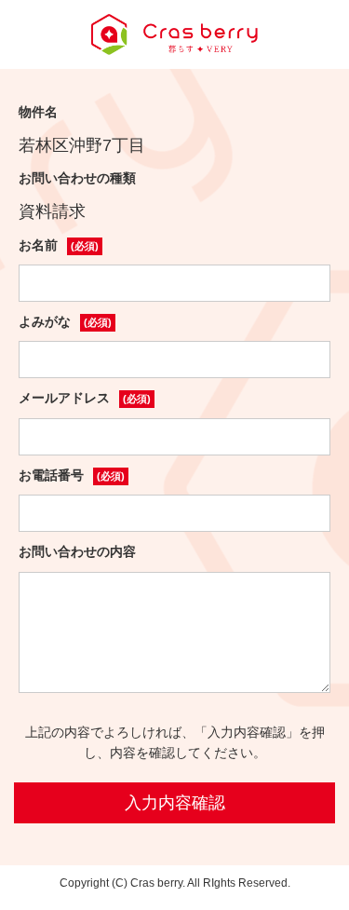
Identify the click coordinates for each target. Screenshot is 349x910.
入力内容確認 (175, 803)
